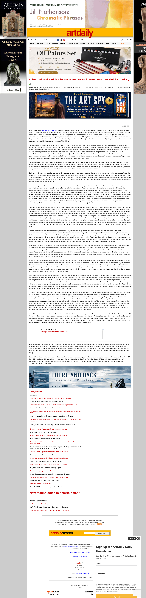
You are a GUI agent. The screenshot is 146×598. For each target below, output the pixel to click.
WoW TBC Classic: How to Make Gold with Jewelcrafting (49, 507)
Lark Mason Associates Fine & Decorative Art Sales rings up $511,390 (53, 405)
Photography (98, 520)
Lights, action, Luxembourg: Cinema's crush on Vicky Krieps (50, 477)
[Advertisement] (106, 406)
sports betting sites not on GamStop (80, 552)
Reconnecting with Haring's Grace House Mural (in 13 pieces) (50, 398)
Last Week (40, 43)
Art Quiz (67, 524)
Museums (63, 43)
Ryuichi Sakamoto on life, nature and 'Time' (44, 480)
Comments (99, 43)
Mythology (80, 524)
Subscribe (90, 43)
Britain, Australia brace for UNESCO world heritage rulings (49, 464)
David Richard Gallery (48, 130)
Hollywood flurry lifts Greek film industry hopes (45, 468)
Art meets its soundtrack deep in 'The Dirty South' (46, 401)
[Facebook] (58, 40)
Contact (114, 43)
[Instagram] (64, 40)
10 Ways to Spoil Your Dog (39, 504)
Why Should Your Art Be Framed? (41, 484)
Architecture (90, 520)
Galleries (55, 43)
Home (32, 43)
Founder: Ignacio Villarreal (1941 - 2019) (80, 567)
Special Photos (69, 522)
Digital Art (83, 520)
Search (107, 43)
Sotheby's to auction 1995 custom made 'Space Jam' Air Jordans (51, 416)
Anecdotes (61, 524)
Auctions (96, 522)
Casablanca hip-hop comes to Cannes (42, 471)
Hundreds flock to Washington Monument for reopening (48, 429)
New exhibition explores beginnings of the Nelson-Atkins (48, 435)
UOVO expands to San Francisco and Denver (45, 438)
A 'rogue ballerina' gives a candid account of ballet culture (49, 452)
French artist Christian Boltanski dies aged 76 (45, 408)
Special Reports (78, 522)
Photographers (73, 43)
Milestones (77, 520)
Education (73, 524)
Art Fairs (102, 522)
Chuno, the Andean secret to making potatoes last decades (50, 474)
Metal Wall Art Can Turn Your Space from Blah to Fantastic (49, 487)
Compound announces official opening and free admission (49, 458)
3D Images (86, 524)
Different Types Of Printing (38, 500)
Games (82, 43)
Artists (48, 43)
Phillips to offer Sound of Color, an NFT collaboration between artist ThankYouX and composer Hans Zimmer (52, 425)
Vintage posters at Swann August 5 (55, 332)
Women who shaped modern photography (44, 432)
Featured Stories (89, 522)
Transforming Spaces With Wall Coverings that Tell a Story (49, 510)
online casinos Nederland (70, 546)
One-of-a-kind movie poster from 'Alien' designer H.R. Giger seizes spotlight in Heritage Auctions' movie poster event (55, 447)
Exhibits (66, 520)
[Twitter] (61, 40)
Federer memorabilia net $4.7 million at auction (46, 461)
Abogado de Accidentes (80, 556)
